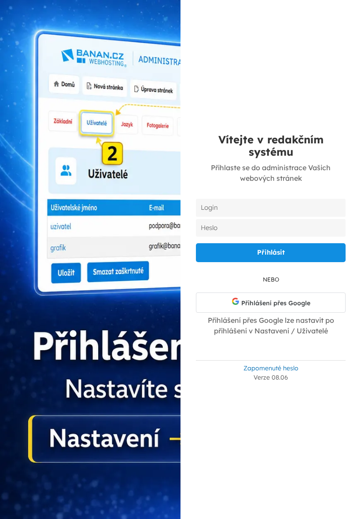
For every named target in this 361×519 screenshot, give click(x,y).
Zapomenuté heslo (270, 368)
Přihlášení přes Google (274, 303)
